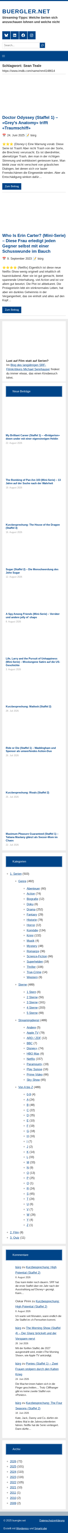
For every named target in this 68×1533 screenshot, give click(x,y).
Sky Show (33, 1079)
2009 (13, 1503)
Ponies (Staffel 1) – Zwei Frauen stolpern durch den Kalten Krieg (37, 1369)
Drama (31, 909)
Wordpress (22, 1528)
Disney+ (32, 1048)
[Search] (42, 45)
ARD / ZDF (34, 1038)
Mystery (32, 946)
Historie (32, 919)
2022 (13, 1482)
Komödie (32, 930)
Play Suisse (34, 1069)
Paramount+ (35, 1064)
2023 (13, 1477)
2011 (13, 1492)
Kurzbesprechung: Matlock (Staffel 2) (28, 706)
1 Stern (31, 992)
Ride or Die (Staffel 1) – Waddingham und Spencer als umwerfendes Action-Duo (31, 749)
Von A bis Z (25, 1087)
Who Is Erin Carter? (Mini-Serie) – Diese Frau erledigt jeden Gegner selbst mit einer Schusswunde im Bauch (34, 243)
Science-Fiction (37, 956)
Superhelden (35, 961)
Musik (31, 940)
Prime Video (35, 1074)
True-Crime (34, 972)
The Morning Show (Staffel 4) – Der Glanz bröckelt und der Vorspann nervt (38, 1333)
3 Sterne (32, 1002)
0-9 (29, 1094)
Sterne (22, 984)
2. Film (14, 1232)
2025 (13, 1466)
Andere (31, 1027)
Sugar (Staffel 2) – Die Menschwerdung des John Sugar (32, 571)
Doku (30, 904)
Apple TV (33, 1032)
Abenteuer (33, 888)
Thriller (31, 967)
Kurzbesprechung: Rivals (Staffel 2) (27, 792)
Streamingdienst (28, 1020)
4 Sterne (32, 1007)
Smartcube (40, 1528)
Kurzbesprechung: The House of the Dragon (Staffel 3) (33, 526)
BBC (30, 1043)
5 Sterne (32, 1013)
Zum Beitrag (12, 186)
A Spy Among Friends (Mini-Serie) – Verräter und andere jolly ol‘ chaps (33, 615)
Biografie (32, 899)
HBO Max (33, 1053)
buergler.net (26, 11)
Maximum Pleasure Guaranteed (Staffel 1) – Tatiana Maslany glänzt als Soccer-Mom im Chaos (32, 837)
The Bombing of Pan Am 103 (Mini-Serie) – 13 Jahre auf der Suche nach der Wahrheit (33, 481)
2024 (13, 1471)
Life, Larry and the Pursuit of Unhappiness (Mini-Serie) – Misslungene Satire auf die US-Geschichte (33, 662)
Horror (31, 925)
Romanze (33, 951)
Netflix (31, 1059)
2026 (13, 1461)
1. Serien (16, 873)
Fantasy (32, 914)
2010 (13, 1498)
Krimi (30, 935)
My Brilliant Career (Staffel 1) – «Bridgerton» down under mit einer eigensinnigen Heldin (33, 437)
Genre (22, 881)
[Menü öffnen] (3, 56)
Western (32, 977)
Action (31, 893)
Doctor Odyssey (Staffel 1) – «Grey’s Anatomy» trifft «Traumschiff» (30, 122)
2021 (13, 1487)
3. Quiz (14, 1237)
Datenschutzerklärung (52, 1520)
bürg (18, 1267)
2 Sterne (32, 997)
